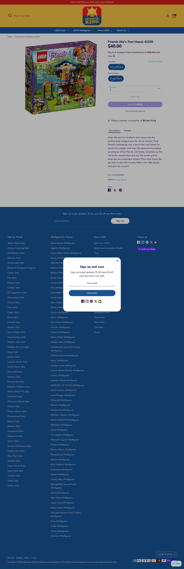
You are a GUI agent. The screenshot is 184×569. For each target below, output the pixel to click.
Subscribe (92, 293)
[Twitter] (95, 301)
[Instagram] (87, 301)
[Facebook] (82, 301)
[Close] (117, 260)
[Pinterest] (91, 301)
